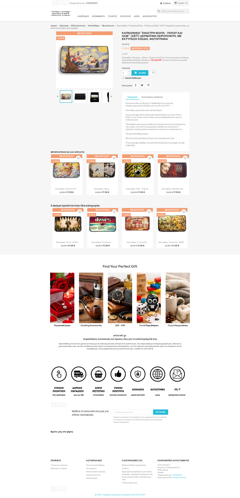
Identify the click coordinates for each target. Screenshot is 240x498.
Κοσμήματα (98, 16)
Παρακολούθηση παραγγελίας (134, 465)
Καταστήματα (91, 478)
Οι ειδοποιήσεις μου (129, 482)
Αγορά (140, 72)
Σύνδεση (125, 468)
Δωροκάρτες (150, 16)
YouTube (60, 2)
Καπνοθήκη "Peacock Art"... (66, 189)
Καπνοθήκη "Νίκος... (102, 189)
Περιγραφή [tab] (132, 97)
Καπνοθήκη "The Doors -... (103, 242)
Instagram (66, 2)
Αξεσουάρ (125, 16)
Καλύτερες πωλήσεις (59, 468)
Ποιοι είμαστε (91, 468)
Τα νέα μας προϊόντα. (59, 465)
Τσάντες (112, 16)
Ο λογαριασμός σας (132, 460)
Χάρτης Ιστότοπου (93, 475)
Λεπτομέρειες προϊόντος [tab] (152, 97)
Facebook (55, 2)
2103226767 (92, 3)
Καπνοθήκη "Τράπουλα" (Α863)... (172, 242)
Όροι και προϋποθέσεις (95, 465)
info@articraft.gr (179, 477)
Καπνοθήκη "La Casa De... (137, 242)
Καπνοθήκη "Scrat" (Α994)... (68, 242)
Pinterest (148, 85)
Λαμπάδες (83, 16)
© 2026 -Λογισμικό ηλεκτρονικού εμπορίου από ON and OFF (120, 494)
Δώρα (137, 16)
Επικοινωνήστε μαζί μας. (96, 471)
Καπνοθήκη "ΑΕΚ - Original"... (138, 189)
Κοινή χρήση (135, 85)
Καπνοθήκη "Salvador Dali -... (173, 189)
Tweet (142, 85)
